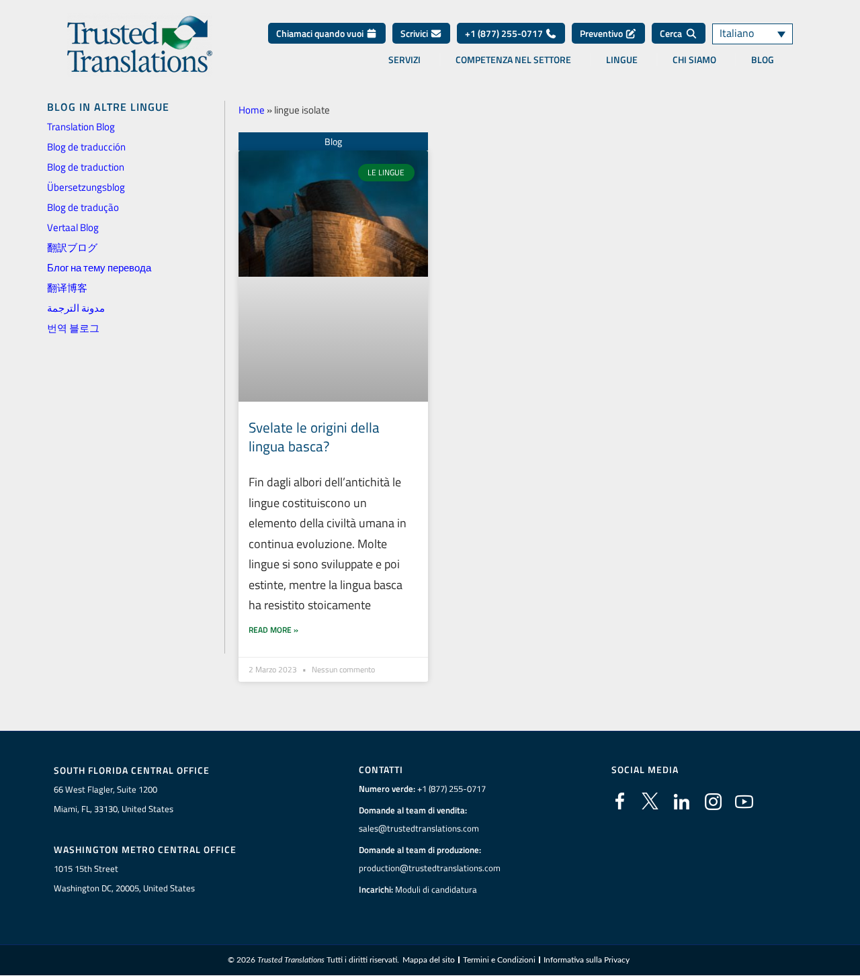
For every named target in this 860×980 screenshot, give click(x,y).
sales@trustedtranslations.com (419, 828)
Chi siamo (694, 59)
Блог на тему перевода (99, 267)
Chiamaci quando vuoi (321, 33)
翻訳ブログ (72, 247)
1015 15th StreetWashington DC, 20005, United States (124, 878)
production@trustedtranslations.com (430, 868)
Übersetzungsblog (86, 187)
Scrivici (415, 33)
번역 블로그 (73, 328)
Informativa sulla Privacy (587, 960)
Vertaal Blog (73, 227)
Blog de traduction (85, 167)
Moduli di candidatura (436, 889)
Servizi (404, 59)
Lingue (622, 59)
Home (252, 110)
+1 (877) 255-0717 (505, 33)
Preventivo (602, 33)
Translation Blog (81, 126)
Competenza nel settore (513, 59)
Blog (762, 59)
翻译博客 (67, 288)
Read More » (273, 629)
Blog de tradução (83, 207)
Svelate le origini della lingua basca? (314, 436)
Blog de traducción (86, 146)
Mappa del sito (428, 960)
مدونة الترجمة (76, 308)
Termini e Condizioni (499, 960)
